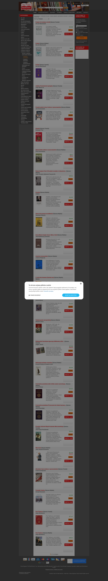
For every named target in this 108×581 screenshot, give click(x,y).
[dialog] (54, 290)
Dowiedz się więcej (48, 291)
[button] (35, 295)
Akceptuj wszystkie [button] (71, 295)
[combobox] (81, 283)
